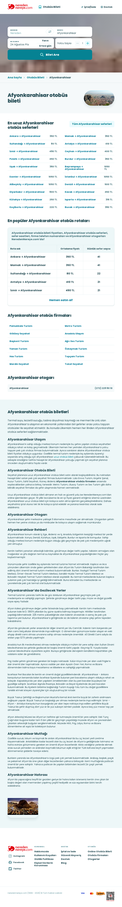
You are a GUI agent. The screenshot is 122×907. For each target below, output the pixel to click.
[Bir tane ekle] (87, 43)
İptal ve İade (68, 851)
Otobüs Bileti (35, 77)
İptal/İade (90, 7)
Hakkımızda (41, 851)
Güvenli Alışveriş (71, 855)
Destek (108, 7)
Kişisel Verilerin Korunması (43, 864)
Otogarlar (94, 859)
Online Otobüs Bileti (100, 851)
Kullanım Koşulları (45, 855)
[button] (89, 7)
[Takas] (50, 32)
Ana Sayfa (15, 77)
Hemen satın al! (61, 300)
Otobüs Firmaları (98, 855)
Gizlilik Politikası (44, 859)
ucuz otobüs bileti (63, 456)
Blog (63, 862)
